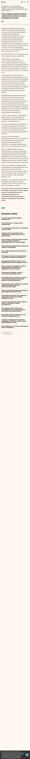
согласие (20, 754)
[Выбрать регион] (24, 2)
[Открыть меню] (28, 2)
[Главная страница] (1, 2)
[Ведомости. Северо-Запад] (4, 2)
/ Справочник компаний (15, 6)
